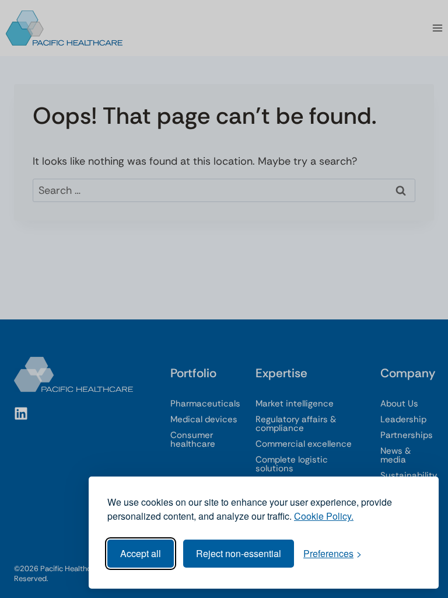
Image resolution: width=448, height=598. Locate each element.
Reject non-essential (238, 553)
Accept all (140, 553)
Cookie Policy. (324, 516)
